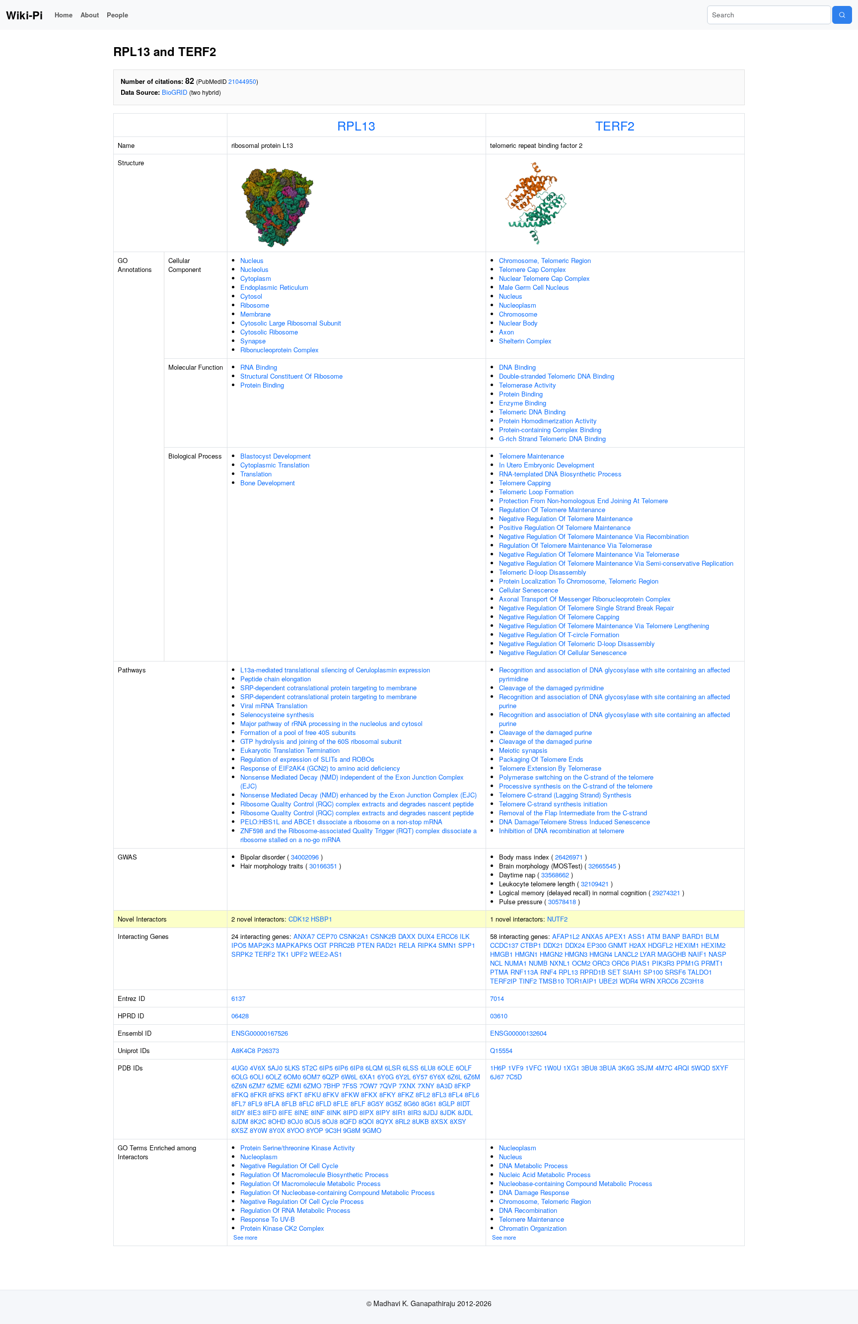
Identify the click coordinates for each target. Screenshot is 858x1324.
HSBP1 (321, 919)
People (117, 14)
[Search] (842, 15)
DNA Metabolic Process (533, 1165)
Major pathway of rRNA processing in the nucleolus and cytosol (331, 723)
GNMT (617, 945)
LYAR (647, 954)
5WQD (700, 1067)
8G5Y (375, 1103)
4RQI (681, 1067)
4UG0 (239, 1067)
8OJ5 (312, 1121)
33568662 (555, 874)
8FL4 (455, 1094)
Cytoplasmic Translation (274, 464)
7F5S (350, 1085)
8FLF (358, 1103)
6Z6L (454, 1076)
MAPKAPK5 (294, 945)
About (89, 14)
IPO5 (238, 945)
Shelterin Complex (525, 340)
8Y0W (258, 1130)
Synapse (253, 340)
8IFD (270, 1112)
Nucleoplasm (517, 305)
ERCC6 (447, 936)
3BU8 (589, 1067)
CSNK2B (383, 936)
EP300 (596, 945)
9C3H (333, 1130)
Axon (506, 331)
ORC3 (601, 963)
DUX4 (426, 936)
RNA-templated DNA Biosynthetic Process (560, 473)
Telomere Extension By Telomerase (550, 768)
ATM (653, 936)
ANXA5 (592, 936)
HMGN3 (576, 954)
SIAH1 (632, 972)
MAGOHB (671, 954)
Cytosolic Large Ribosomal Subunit (290, 323)
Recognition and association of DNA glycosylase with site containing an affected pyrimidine (614, 674)
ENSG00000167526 (259, 1033)
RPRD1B (593, 972)
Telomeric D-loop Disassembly (542, 572)
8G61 (428, 1103)
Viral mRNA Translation (273, 705)
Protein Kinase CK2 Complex (282, 1228)
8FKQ (239, 1094)
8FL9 (255, 1103)
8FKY (387, 1094)
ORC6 (620, 963)
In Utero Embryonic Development (546, 464)
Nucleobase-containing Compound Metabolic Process (575, 1183)
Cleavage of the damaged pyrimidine (551, 687)
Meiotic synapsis (523, 750)
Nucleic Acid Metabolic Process (545, 1174)
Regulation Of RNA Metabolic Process (295, 1210)
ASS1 (636, 936)
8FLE (341, 1103)
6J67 (497, 1076)
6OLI (257, 1076)
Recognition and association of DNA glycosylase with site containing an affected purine (614, 701)
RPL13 (356, 125)
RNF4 (548, 972)
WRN (647, 981)
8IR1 (399, 1112)
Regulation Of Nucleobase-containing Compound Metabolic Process (337, 1192)
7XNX (407, 1085)
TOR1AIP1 (581, 981)
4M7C (663, 1067)
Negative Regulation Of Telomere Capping (559, 616)
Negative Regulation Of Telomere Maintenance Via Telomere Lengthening (604, 625)
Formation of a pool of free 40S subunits (298, 732)
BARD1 (693, 936)
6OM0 (292, 1076)
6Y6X (437, 1076)
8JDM (239, 1121)
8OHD (277, 1121)
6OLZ (274, 1076)
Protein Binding (262, 385)
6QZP (330, 1076)
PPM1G (687, 963)
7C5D (514, 1076)
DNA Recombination (528, 1210)
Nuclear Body (518, 323)
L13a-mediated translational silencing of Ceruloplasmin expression (335, 669)
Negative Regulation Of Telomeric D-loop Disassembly (577, 643)
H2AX (637, 945)
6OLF (464, 1067)
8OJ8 (330, 1121)
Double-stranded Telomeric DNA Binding (556, 376)
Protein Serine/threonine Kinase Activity (297, 1147)
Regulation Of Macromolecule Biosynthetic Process (314, 1174)
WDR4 (629, 981)
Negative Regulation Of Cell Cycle (289, 1165)
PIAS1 (640, 963)
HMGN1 (526, 954)
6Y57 (420, 1076)
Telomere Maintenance (531, 456)
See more (245, 1237)
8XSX (439, 1121)
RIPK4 (427, 945)
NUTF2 (557, 919)
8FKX (369, 1094)
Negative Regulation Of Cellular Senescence (563, 652)
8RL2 (402, 1121)
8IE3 (254, 1112)
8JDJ (430, 1112)
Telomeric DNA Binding (532, 411)
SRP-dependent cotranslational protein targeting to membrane (328, 687)
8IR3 (414, 1112)
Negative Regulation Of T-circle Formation (559, 634)
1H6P (498, 1067)
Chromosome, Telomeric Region (545, 260)
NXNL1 (560, 963)
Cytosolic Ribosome (269, 331)
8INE (301, 1112)
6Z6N (239, 1085)
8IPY (383, 1112)
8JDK (448, 1112)
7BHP (331, 1085)
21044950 (242, 81)
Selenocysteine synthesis (277, 714)
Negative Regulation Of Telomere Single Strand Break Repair (586, 607)
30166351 (323, 865)
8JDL (465, 1112)
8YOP (314, 1130)
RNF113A (524, 972)
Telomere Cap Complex (532, 269)
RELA (407, 945)
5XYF (720, 1067)
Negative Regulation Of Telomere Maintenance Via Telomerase (589, 554)
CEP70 (327, 936)
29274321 (666, 892)
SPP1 (466, 945)
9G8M (351, 1130)
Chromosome (518, 314)
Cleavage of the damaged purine (545, 732)
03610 (498, 1015)
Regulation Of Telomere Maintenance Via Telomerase (575, 545)
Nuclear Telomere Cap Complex (544, 278)
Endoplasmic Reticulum (274, 287)
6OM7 (311, 1076)
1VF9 (515, 1067)
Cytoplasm (255, 278)
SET (614, 972)
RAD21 (386, 945)
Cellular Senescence (528, 590)
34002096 (305, 856)
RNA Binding (258, 367)
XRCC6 (667, 981)
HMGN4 (600, 954)
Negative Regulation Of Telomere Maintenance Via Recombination (594, 536)
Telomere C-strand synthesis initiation (553, 803)
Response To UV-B (267, 1219)
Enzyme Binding (522, 402)
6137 (238, 998)
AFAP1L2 (565, 936)
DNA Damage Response (534, 1192)
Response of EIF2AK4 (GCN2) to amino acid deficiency (320, 768)
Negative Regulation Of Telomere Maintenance (566, 518)
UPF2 (299, 954)
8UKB (420, 1121)
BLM (712, 936)
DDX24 (575, 945)
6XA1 (367, 1076)
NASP (717, 954)
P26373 (268, 1050)
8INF (318, 1112)
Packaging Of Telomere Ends (541, 759)
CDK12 (298, 919)
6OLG (239, 1076)
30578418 (562, 901)
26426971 (569, 856)
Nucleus (252, 260)
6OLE (445, 1067)
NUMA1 (515, 963)
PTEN (365, 945)
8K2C (258, 1121)
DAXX (407, 936)
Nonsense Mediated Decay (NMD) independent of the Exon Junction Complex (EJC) (352, 781)
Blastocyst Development (275, 456)
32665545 (602, 865)
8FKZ (406, 1094)
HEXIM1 (687, 945)
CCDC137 (504, 945)
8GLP (446, 1103)
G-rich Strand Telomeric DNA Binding (552, 438)
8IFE (285, 1112)
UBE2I (608, 981)
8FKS (277, 1094)
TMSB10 (551, 981)
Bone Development (267, 482)
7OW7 (368, 1085)
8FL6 (472, 1094)
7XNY (426, 1085)
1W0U (552, 1067)
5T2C (309, 1067)
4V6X (258, 1067)
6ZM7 (257, 1085)
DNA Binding (517, 367)
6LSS (411, 1067)
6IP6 (341, 1067)
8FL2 (423, 1094)
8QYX (384, 1121)
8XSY (458, 1121)
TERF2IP (503, 981)
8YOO (295, 1130)
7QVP (388, 1085)
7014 (497, 998)
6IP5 (326, 1067)
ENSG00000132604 (518, 1033)
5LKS (292, 1067)
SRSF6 (675, 972)
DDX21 (553, 945)
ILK (465, 936)
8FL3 (439, 1094)
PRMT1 (712, 963)
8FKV (331, 1094)
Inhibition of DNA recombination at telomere (561, 830)
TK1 (283, 954)
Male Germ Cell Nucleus (534, 287)
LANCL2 (626, 954)
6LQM (374, 1067)
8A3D (444, 1085)
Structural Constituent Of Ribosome (291, 376)
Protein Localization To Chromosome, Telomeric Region (578, 581)
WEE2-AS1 (325, 954)
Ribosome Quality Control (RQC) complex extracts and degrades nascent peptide (357, 803)
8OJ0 (295, 1121)
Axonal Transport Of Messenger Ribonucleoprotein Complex (585, 598)
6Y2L (403, 1076)
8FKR (258, 1094)
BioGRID (174, 92)
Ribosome (254, 305)
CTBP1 (530, 945)
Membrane (255, 314)
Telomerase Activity (527, 385)
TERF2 (615, 125)
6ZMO (312, 1085)
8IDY (238, 1112)
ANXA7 (304, 936)
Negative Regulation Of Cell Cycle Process (302, 1201)
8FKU (312, 1094)
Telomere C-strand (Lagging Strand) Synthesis (565, 794)
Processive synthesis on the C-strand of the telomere (575, 786)
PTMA (499, 972)
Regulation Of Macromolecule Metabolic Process (310, 1183)
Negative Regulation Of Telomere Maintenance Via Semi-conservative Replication (616, 563)
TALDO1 (700, 972)
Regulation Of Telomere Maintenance (552, 509)
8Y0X (277, 1130)
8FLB (289, 1103)
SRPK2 (242, 954)
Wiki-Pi (24, 15)
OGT (320, 945)
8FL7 (238, 1103)
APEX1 (615, 936)
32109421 (595, 883)
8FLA (272, 1103)
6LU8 (428, 1067)
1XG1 (571, 1067)
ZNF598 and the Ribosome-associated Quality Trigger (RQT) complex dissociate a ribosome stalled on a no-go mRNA (358, 835)
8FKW (350, 1094)
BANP (671, 936)
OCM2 (581, 963)
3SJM (645, 1067)
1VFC (533, 1067)
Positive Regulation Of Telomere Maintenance (565, 527)
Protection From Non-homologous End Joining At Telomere (583, 500)
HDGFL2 (660, 945)
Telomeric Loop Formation (536, 491)
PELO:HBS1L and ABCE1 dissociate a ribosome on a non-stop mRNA (341, 821)
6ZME (276, 1085)
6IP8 (356, 1067)
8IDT (463, 1103)
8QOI (366, 1121)
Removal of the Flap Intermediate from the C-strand (573, 812)
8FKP (462, 1085)
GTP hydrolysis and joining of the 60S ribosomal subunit (321, 741)
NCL (496, 963)
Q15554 (501, 1050)
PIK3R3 (663, 963)
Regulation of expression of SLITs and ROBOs (307, 759)
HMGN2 (551, 954)
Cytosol (251, 296)
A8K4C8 (243, 1050)
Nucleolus (254, 269)
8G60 (411, 1103)
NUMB (538, 963)
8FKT (294, 1094)
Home (63, 14)
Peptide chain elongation (275, 678)
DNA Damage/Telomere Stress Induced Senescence (574, 821)
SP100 (653, 972)
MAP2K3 (261, 945)
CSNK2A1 (353, 936)
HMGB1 (501, 954)
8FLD (323, 1103)
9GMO (371, 1130)
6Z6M (472, 1076)
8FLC (306, 1103)
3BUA (607, 1067)
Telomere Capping (525, 482)
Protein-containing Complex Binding (550, 429)
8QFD (348, 1121)
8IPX (366, 1112)
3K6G (626, 1067)
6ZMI (293, 1085)
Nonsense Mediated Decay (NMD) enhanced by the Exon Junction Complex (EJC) (358, 794)
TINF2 (528, 981)
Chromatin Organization (533, 1228)
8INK (334, 1112)
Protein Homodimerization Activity (548, 420)
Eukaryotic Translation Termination (290, 750)
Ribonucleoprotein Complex (279, 349)
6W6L (349, 1076)
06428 (240, 1015)
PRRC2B (342, 945)
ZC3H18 (692, 981)
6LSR (393, 1067)
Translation (256, 473)
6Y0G (385, 1076)
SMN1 (447, 945)
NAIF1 (697, 954)
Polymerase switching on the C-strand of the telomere (576, 777)
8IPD (350, 1112)
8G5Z (394, 1103)
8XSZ (239, 1130)
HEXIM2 (713, 945)
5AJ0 (275, 1067)
